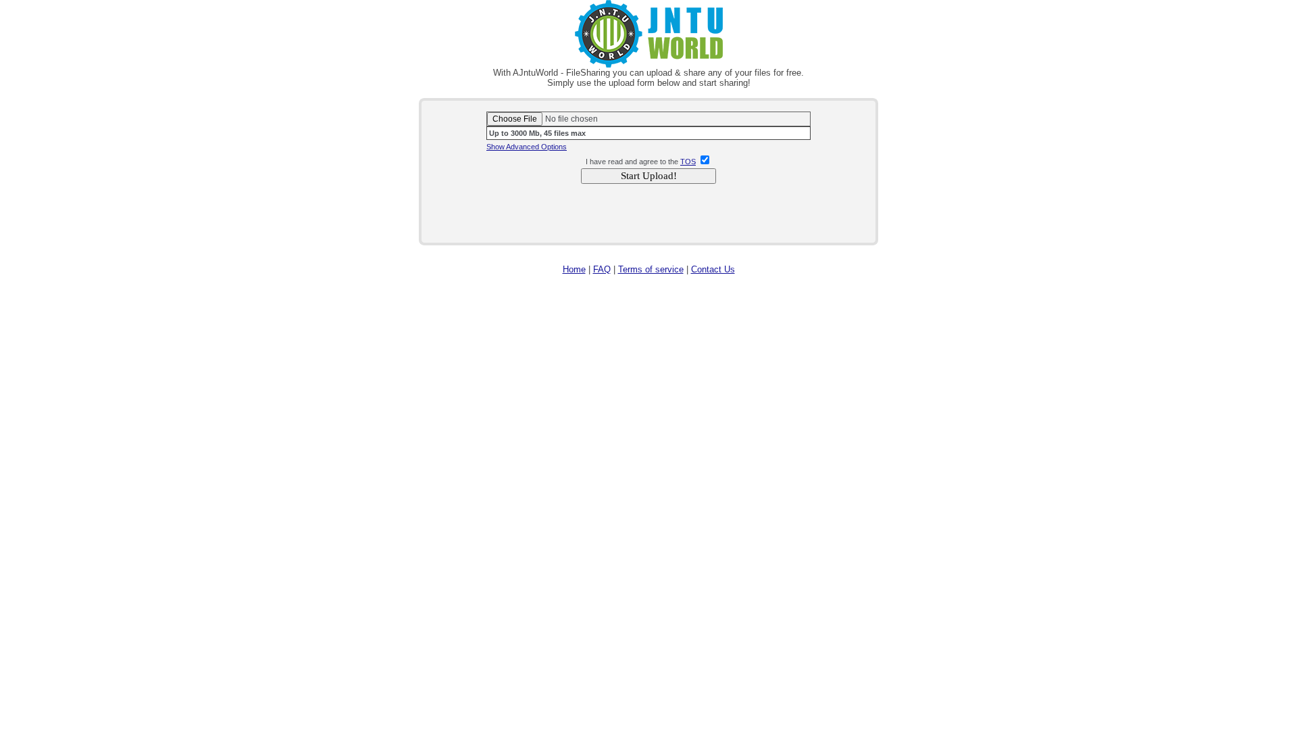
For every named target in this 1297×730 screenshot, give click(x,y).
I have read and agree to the (632, 161)
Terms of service (651, 269)
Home (574, 269)
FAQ (602, 269)
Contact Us (713, 269)
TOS (688, 161)
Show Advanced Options (526, 147)
